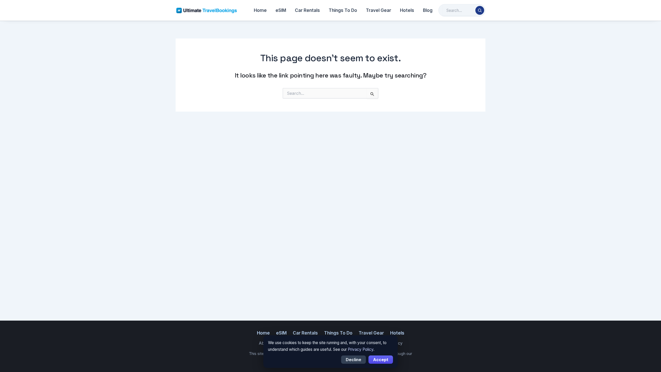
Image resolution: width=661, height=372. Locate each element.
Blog (427, 10)
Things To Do (343, 10)
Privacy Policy (360, 349)
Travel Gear (378, 10)
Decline (353, 359)
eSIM (281, 10)
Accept (380, 359)
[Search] (479, 10)
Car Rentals (307, 10)
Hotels (407, 10)
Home (260, 10)
